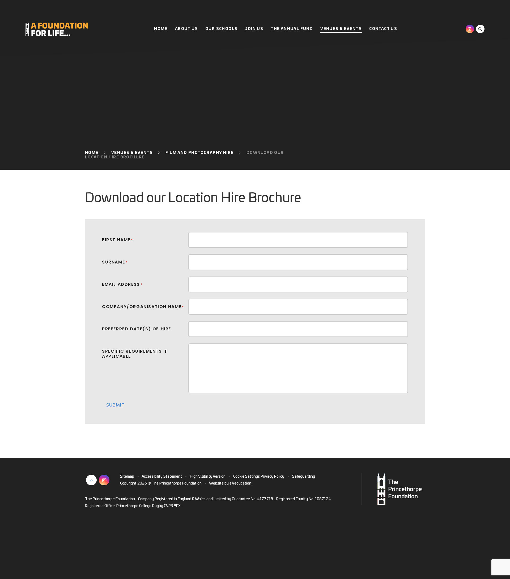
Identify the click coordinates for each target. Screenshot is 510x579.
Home (92, 153)
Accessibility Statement (162, 476)
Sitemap (127, 476)
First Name (117, 239)
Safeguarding (303, 476)
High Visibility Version (208, 476)
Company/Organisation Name (143, 306)
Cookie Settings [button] (246, 476)
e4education (240, 483)
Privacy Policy (272, 476)
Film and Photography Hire (199, 153)
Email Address (122, 284)
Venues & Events (132, 153)
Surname (115, 262)
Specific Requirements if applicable (135, 353)
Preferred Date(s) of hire (136, 328)
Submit (115, 405)
